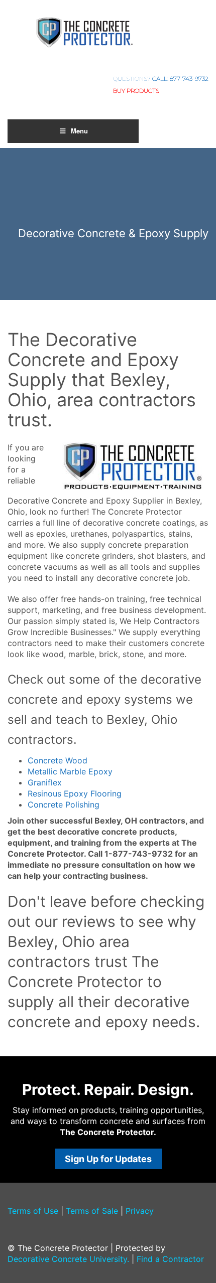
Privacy (140, 1211)
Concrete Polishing (63, 804)
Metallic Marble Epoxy (70, 771)
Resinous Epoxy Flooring (75, 793)
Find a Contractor (170, 1259)
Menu (79, 130)
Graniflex (45, 782)
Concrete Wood (57, 760)
